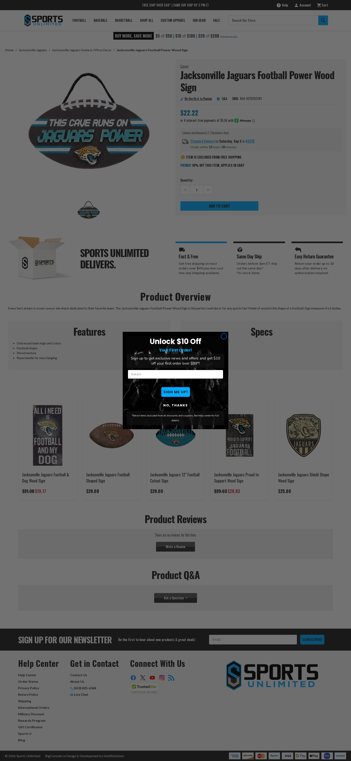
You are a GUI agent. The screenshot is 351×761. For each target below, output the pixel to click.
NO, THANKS (175, 405)
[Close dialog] (223, 336)
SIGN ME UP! (175, 391)
